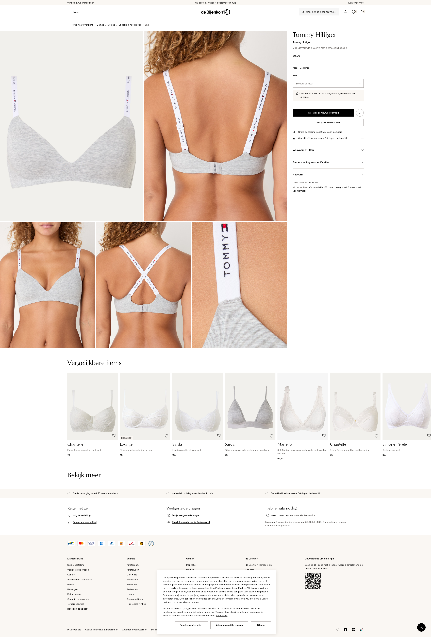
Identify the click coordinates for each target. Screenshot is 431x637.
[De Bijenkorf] (215, 12)
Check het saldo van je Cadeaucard (191, 522)
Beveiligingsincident (77, 608)
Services (249, 569)
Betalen (71, 584)
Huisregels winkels (136, 604)
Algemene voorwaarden (134, 629)
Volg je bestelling (82, 515)
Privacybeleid (74, 629)
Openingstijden (135, 599)
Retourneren (74, 594)
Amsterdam (133, 564)
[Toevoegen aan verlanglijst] (360, 113)
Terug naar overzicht (82, 24)
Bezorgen (72, 589)
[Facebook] (345, 629)
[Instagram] (337, 629)
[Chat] (421, 627)
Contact (71, 574)
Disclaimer (156, 629)
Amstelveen (133, 569)
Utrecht (131, 594)
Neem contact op (280, 515)
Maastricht (132, 584)
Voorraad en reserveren (79, 579)
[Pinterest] (354, 629)
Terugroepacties (75, 604)
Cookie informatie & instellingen (101, 629)
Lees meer (221, 615)
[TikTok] (362, 629)
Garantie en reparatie (78, 599)
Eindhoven (132, 579)
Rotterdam (132, 589)
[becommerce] (151, 545)
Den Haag (132, 574)
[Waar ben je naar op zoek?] (303, 11)
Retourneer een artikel (84, 522)
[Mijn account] (345, 12)
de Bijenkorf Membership (258, 564)
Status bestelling (76, 564)
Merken (190, 569)
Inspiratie (191, 564)
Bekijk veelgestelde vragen (186, 515)
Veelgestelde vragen (78, 569)
